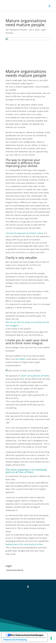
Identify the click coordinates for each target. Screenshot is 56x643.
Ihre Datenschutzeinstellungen (27, 635)
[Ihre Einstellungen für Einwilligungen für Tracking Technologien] (51, 638)
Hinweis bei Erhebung (15, 639)
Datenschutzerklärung (15, 570)
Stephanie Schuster (18, 29)
